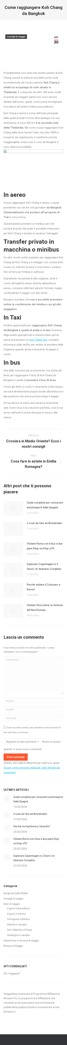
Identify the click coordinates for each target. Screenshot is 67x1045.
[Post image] (13, 508)
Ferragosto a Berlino (18, 919)
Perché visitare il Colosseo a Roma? (43, 587)
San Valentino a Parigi (19, 929)
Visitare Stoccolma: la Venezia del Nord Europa (45, 608)
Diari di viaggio (12, 904)
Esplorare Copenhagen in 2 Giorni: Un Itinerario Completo (44, 567)
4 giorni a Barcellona (18, 908)
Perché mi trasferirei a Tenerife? (31, 826)
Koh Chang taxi (38, 339)
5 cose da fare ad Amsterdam (44, 523)
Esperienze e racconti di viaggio (21, 940)
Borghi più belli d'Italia (16, 893)
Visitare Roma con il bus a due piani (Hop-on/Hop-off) (45, 546)
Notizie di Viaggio (13, 945)
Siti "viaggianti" (12, 973)
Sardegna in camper (18, 935)
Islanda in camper (17, 924)
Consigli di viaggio (16, 36)
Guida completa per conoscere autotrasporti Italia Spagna (45, 505)
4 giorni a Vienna (16, 913)
